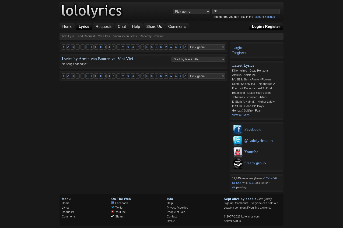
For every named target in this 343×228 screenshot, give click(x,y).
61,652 (237, 183)
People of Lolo (176, 212)
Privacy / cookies (177, 207)
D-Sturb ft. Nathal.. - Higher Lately (253, 101)
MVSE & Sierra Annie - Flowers (251, 79)
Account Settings (264, 16)
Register (239, 53)
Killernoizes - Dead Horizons (250, 70)
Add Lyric (68, 36)
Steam (119, 216)
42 (234, 187)
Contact (172, 216)
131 (252, 183)
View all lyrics (240, 115)
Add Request (86, 36)
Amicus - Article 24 (244, 75)
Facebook (252, 129)
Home (66, 203)
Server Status (232, 221)
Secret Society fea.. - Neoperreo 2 (253, 84)
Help (170, 203)
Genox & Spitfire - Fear (246, 110)
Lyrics (65, 207)
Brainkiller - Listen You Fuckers (251, 92)
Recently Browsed (152, 36)
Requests (68, 212)
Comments (69, 216)
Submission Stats (125, 36)
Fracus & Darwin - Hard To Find (252, 88)
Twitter (119, 207)
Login (237, 47)
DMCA (171, 221)
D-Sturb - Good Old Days (248, 106)
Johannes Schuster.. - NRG (249, 97)
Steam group (255, 163)
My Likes (104, 36)
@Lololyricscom (258, 140)
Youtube (251, 151)
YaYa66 (271, 178)
